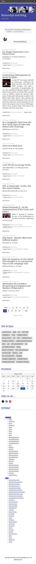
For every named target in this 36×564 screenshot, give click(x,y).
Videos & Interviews (16, 112)
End (26, 311)
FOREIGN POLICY (27, 338)
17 (20, 307)
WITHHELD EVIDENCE (22, 362)
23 (15, 311)
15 (13, 307)
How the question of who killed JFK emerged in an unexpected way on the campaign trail (18, 261)
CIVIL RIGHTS (21, 176)
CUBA (13, 335)
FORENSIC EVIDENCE (8, 341)
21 (8, 311)
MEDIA (26, 249)
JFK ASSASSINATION (17, 65)
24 (19, 311)
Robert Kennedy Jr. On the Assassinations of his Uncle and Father (18, 209)
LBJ (26, 344)
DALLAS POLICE (6, 338)
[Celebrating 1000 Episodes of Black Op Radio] (7, 83)
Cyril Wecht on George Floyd (16, 165)
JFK (28, 226)
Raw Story (23, 191)
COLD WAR (25, 332)
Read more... (6, 68)
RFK (13, 226)
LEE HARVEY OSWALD (8, 347)
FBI (14, 338)
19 (27, 307)
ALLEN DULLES (6, 332)
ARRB (14, 332)
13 (18, 383)
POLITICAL (27, 272)
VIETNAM (19, 356)
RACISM (14, 176)
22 (12, 311)
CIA (19, 332)
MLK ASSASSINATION (22, 350)
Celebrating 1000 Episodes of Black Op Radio (16, 76)
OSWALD (15, 353)
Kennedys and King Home (22, 29)
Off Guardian (19, 148)
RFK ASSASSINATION (21, 226)
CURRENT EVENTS (22, 335)
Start (5, 307)
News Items (13, 63)
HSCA (3, 344)
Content (9, 31)
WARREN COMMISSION (8, 359)
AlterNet (19, 266)
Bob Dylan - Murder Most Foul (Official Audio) (17, 239)
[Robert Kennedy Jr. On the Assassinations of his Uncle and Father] (7, 215)
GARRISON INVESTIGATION (23, 341)
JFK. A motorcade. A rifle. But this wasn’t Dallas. (17, 187)
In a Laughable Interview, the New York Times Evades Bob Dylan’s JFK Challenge (17, 124)
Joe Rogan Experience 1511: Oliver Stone (16, 53)
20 (18, 386)
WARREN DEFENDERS (8, 362)
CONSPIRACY (6, 335)
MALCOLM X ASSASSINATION (20, 297)
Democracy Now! (14, 291)
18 (24, 307)
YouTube (15, 243)
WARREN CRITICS (22, 359)
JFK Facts (15, 129)
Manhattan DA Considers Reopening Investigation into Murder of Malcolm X (17, 286)
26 (13, 388)
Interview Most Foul (12, 146)
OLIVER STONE (6, 353)
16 (16, 307)
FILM (18, 338)
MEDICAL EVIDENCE (8, 350)
